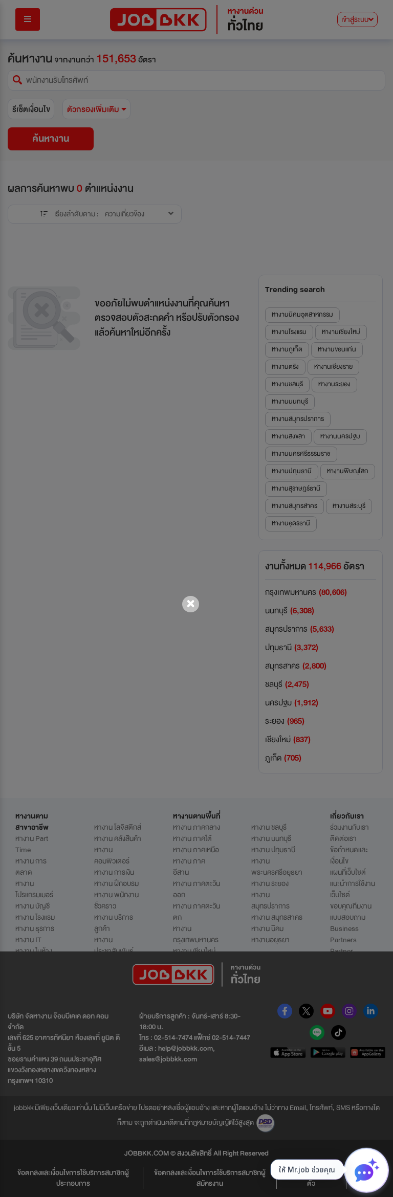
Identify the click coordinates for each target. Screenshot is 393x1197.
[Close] (190, 604)
